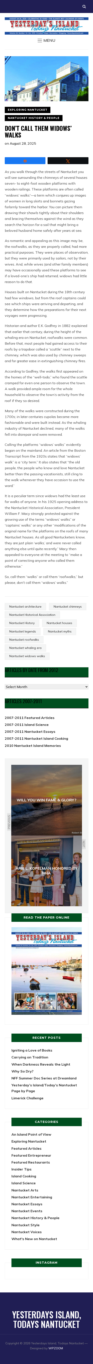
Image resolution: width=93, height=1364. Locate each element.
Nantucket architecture (25, 606)
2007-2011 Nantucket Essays (30, 731)
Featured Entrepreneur (31, 1155)
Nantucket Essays (26, 1204)
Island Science (23, 1183)
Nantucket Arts (24, 1190)
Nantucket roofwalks (24, 640)
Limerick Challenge (27, 1098)
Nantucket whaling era (25, 648)
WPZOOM (55, 1348)
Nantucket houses (59, 623)
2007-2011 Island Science (27, 724)
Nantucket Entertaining (31, 1197)
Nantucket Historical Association (32, 615)
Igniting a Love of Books (31, 1050)
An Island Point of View (31, 1134)
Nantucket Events (26, 1211)
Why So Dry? (22, 1071)
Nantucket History (22, 623)
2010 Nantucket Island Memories (33, 745)
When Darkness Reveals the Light (40, 1064)
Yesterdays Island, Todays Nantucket (46, 1319)
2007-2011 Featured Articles (30, 718)
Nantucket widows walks (27, 656)
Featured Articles (26, 1148)
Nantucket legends (22, 631)
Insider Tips (21, 1169)
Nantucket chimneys (68, 606)
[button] (46, 40)
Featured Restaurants (30, 1162)
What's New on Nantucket (34, 1239)
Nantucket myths (60, 631)
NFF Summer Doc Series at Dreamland (44, 1078)
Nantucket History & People (33, 118)
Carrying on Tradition (29, 1057)
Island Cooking (23, 1176)
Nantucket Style (25, 1225)
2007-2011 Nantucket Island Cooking (36, 738)
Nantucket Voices (26, 1232)
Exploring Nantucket (27, 109)
